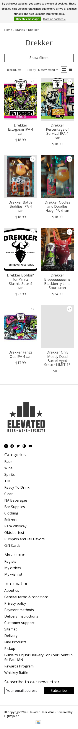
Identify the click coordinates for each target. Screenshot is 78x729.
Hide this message (27, 19)
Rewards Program (19, 666)
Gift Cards (12, 545)
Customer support (19, 622)
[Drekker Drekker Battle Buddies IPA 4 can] (20, 176)
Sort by (31, 70)
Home (8, 30)
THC (7, 481)
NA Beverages (16, 500)
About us (11, 590)
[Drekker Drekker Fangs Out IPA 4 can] (20, 326)
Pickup (9, 648)
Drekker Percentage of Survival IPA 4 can (57, 131)
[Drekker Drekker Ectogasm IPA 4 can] (20, 99)
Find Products (15, 642)
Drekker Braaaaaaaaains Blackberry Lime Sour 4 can (57, 281)
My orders (12, 567)
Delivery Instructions (21, 616)
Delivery (11, 635)
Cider (8, 493)
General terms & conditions (26, 597)
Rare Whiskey (15, 526)
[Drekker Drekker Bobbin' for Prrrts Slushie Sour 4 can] (20, 249)
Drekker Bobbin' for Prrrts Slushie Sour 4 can (20, 281)
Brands (20, 30)
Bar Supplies (14, 506)
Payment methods (19, 609)
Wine (8, 468)
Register (11, 561)
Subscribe (59, 690)
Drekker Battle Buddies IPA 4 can (20, 206)
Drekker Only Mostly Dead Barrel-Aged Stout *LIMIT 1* (57, 358)
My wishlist (13, 574)
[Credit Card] (38, 722)
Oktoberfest (14, 532)
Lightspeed (11, 716)
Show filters (39, 57)
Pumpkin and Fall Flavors (24, 539)
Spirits (9, 474)
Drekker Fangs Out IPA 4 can (20, 354)
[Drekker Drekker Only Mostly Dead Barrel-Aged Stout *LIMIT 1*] (57, 326)
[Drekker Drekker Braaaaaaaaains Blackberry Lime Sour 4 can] (57, 249)
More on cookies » (54, 19)
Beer (8, 461)
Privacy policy (15, 603)
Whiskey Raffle (16, 672)
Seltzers (10, 519)
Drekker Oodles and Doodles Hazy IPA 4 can (57, 206)
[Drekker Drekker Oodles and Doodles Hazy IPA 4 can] (57, 176)
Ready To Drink (16, 487)
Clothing (11, 513)
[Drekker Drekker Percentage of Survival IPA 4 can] (57, 99)
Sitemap (11, 629)
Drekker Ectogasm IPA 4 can (20, 129)
